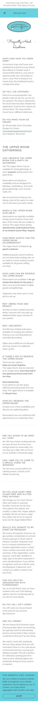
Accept (19, 696)
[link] (19, 26)
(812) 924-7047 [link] (19, 13)
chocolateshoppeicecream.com (17, 131)
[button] (5, 13)
